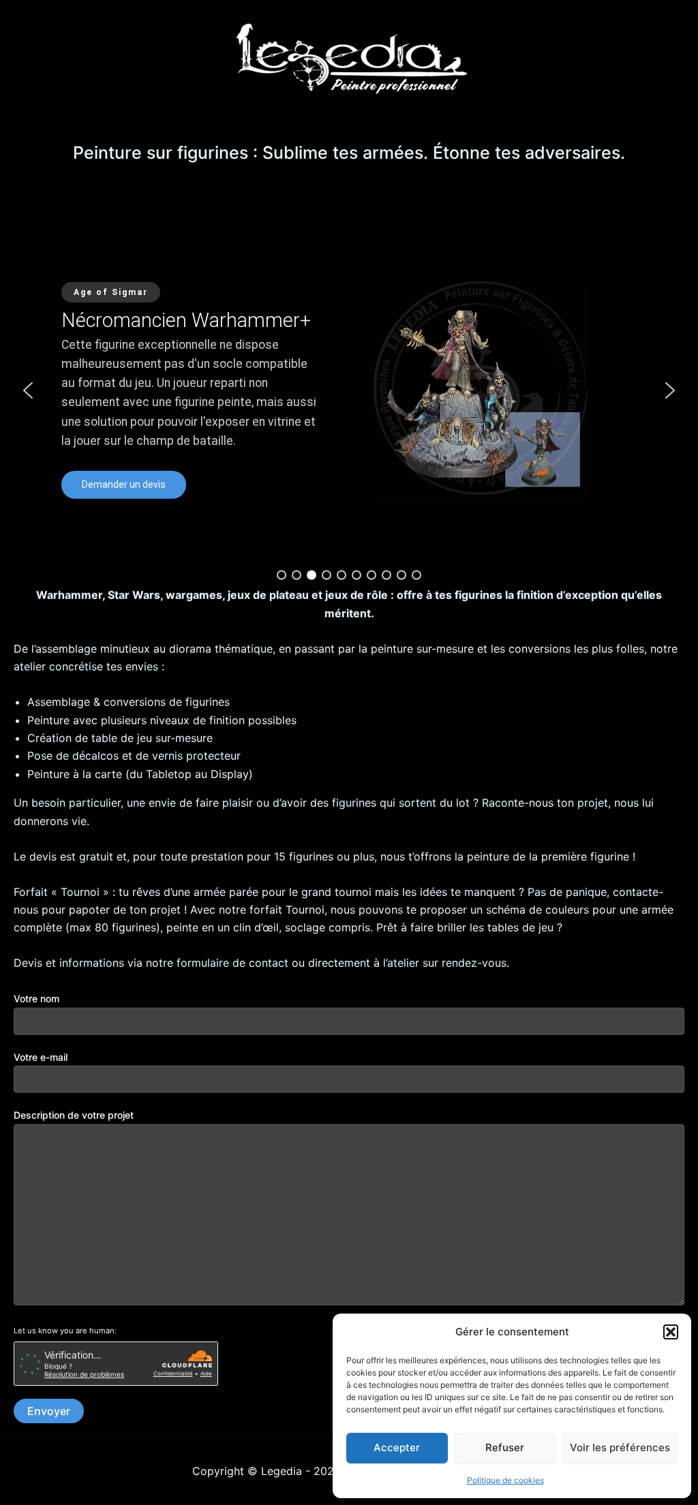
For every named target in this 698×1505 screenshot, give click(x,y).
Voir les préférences (620, 1447)
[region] (349, 390)
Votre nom (36, 998)
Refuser (504, 1447)
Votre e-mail (40, 1057)
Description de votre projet (74, 1115)
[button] (671, 1332)
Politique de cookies (505, 1480)
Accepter (397, 1447)
